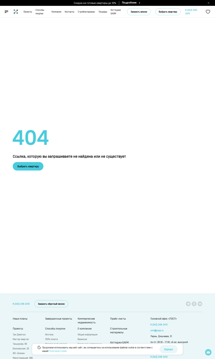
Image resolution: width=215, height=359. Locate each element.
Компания (56, 11)
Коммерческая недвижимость (87, 320)
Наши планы (20, 318)
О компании (85, 328)
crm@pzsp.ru (157, 330)
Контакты (69, 11)
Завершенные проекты (58, 318)
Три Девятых (19, 334)
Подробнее (129, 3)
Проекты (27, 11)
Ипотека (49, 334)
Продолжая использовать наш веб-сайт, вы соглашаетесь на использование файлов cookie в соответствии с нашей (97, 349)
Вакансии (82, 339)
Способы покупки (40, 11)
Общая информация (87, 334)
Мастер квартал (21, 339)
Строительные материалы (118, 330)
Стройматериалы (86, 11)
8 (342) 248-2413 (191, 11)
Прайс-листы (118, 318)
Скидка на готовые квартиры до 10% (95, 2)
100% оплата (51, 339)
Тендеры (102, 11)
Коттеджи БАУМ (116, 11)
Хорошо (168, 349)
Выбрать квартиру (168, 11)
